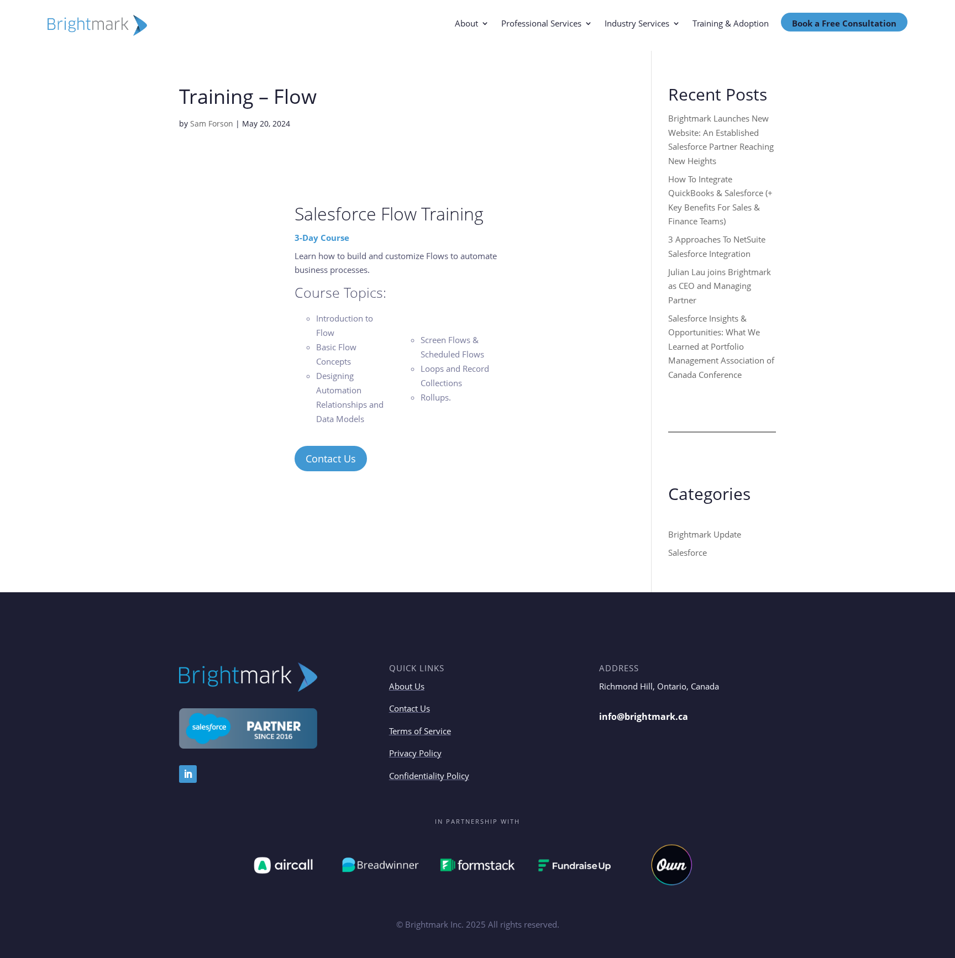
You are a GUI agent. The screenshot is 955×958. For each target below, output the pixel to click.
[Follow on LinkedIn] (188, 774)
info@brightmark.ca (643, 716)
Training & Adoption (730, 24)
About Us (406, 686)
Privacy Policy (415, 753)
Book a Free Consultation (844, 23)
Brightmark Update (704, 534)
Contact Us (331, 458)
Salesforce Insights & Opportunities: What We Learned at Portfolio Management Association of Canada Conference (721, 346)
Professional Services (541, 24)
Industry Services (637, 24)
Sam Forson (211, 123)
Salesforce (687, 552)
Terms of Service (420, 730)
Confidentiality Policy (429, 775)
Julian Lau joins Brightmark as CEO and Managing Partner (719, 286)
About (466, 24)
